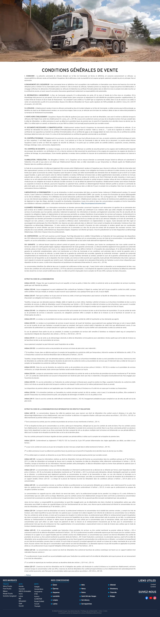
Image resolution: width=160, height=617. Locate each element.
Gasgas (37, 587)
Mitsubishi (22, 601)
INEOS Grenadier (25, 591)
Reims (83, 592)
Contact (153, 585)
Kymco (36, 597)
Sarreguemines (86, 604)
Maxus (5, 591)
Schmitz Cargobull (9, 596)
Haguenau (56, 592)
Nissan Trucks (8, 594)
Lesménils (56, 596)
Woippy (112, 596)
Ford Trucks (7, 589)
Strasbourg (114, 589)
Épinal (55, 585)
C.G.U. (100, 611)
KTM (36, 594)
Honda (21, 586)
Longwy (55, 600)
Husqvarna (38, 592)
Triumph (37, 606)
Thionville (113, 592)
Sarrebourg (85, 600)
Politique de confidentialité (89, 611)
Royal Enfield (39, 601)
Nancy (83, 589)
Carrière (153, 587)
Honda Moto (38, 589)
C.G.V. (105, 611)
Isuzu (21, 594)
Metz (83, 585)
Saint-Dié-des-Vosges (88, 596)
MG (20, 599)
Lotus (21, 596)
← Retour (27, 575)
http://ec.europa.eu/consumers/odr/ (93, 203)
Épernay (55, 589)
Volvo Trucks (7, 586)
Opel (20, 604)
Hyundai (22, 589)
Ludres (55, 604)
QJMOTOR (38, 599)
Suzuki (21, 606)
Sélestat (113, 585)
